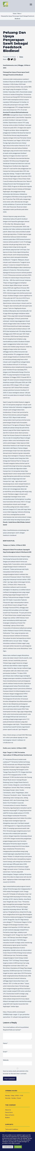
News (21, 57)
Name (5, 1043)
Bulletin (7, 1117)
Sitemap (7, 1132)
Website (5, 1060)
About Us (8, 1110)
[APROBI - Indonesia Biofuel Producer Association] (5, 4)
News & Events (9, 1115)
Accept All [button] (18, 1147)
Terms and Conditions (11, 1129)
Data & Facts (9, 1112)
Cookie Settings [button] (7, 1147)
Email (5, 1051)
